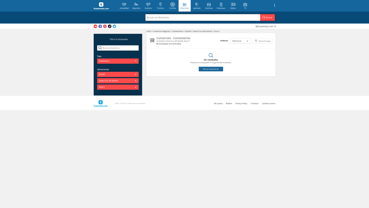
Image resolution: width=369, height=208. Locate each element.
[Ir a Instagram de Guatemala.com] (105, 26)
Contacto (255, 103)
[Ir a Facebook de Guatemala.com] (100, 26)
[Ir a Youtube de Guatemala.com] (95, 26)
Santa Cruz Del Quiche (202, 31)
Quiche (188, 31)
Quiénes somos (268, 103)
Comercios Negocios (162, 31)
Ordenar (224, 40)
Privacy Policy (241, 103)
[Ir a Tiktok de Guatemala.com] (109, 26)
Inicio (148, 31)
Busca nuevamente (211, 69)
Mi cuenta (218, 103)
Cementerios (178, 31)
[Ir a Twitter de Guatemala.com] (114, 26)
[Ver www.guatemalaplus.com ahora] (266, 26)
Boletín (229, 103)
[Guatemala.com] (105, 5)
